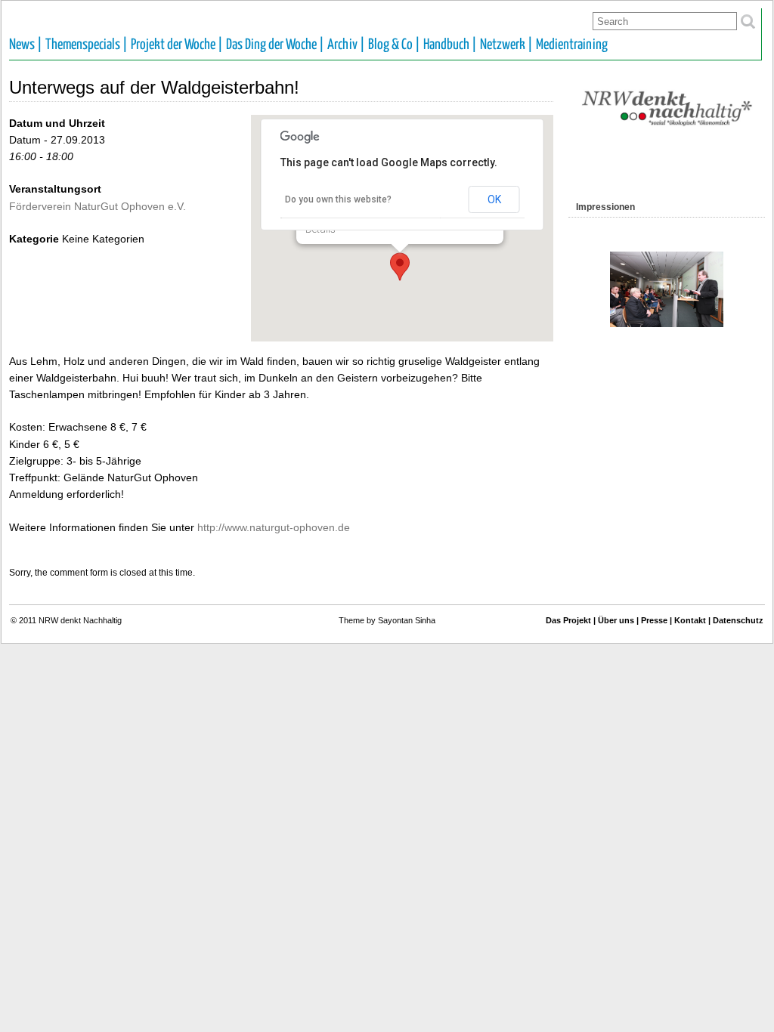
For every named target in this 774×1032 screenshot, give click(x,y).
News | (25, 45)
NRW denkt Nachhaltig (80, 620)
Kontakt (690, 620)
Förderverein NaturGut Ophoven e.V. (97, 206)
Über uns (616, 620)
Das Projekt (568, 620)
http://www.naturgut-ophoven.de (273, 527)
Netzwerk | (506, 45)
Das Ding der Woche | (275, 45)
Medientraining (572, 45)
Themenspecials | (86, 45)
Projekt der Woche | (177, 45)
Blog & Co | (394, 45)
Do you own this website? (338, 199)
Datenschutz (738, 620)
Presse (654, 620)
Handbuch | (450, 45)
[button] (400, 266)
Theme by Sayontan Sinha (387, 620)
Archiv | (346, 45)
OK (494, 199)
